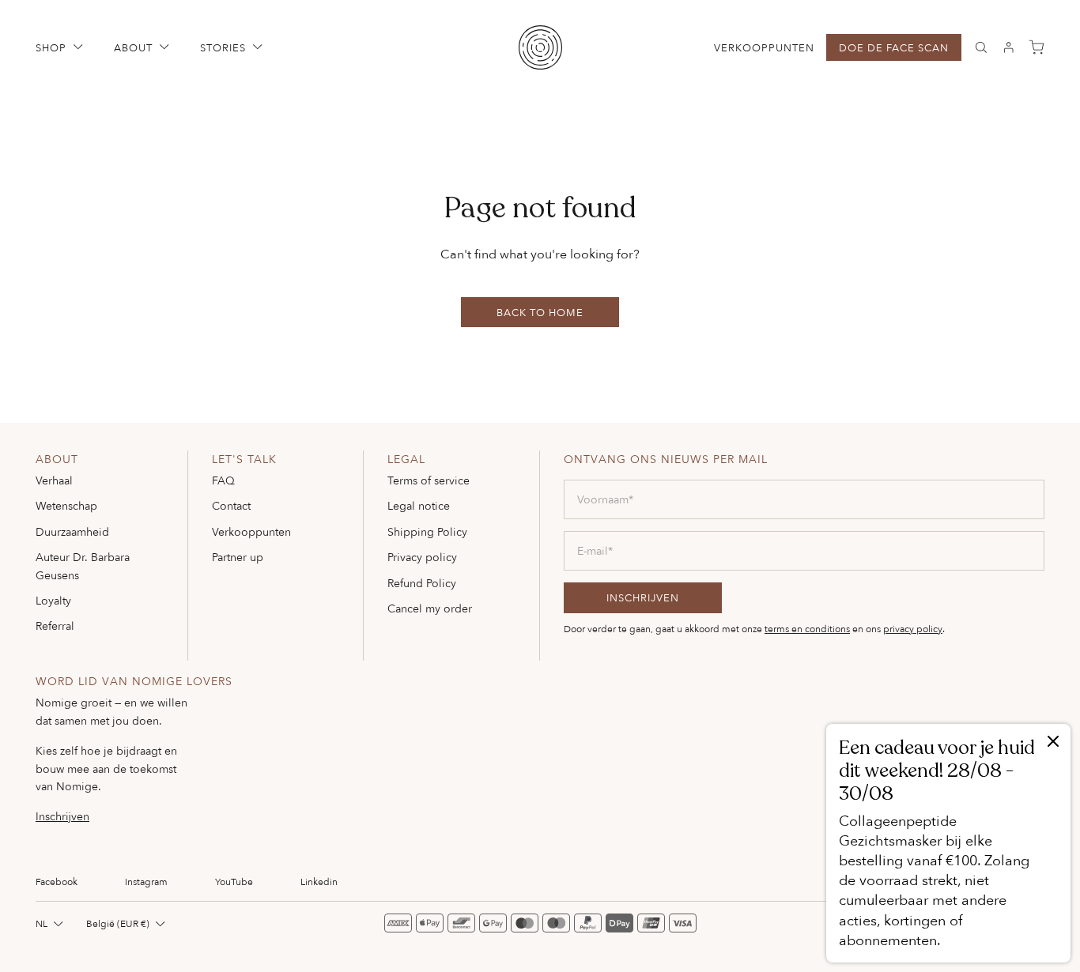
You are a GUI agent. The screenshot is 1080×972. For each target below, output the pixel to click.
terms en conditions (807, 628)
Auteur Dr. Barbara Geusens (83, 565)
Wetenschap (66, 505)
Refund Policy (421, 583)
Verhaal (54, 480)
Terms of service (428, 480)
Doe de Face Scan (894, 47)
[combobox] (51, 923)
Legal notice (418, 505)
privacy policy (912, 628)
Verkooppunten (764, 48)
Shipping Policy (427, 531)
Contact (231, 505)
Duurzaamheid (72, 531)
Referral (55, 625)
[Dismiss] (1053, 742)
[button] (61, 47)
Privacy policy (422, 557)
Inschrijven (62, 816)
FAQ (223, 480)
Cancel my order (429, 608)
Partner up (237, 557)
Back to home (540, 312)
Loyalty (53, 600)
